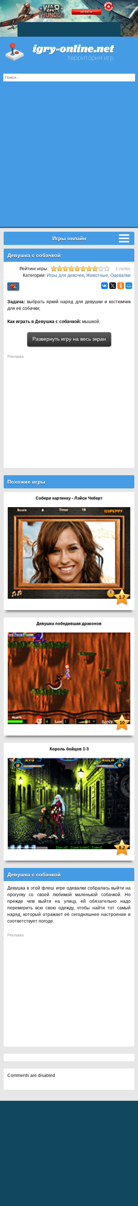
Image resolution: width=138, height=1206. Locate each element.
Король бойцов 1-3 (69, 749)
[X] (112, 285)
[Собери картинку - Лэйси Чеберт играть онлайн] (69, 552)
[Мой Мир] (128, 285)
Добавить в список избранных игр (13, 286)
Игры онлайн (69, 51)
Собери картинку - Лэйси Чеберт (69, 498)
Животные (97, 275)
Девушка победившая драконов (69, 623)
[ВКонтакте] (104, 285)
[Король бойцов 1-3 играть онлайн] (69, 803)
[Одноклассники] (120, 285)
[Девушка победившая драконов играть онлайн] (69, 678)
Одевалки (120, 275)
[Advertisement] (69, 158)
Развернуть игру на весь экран (69, 339)
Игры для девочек (65, 275)
